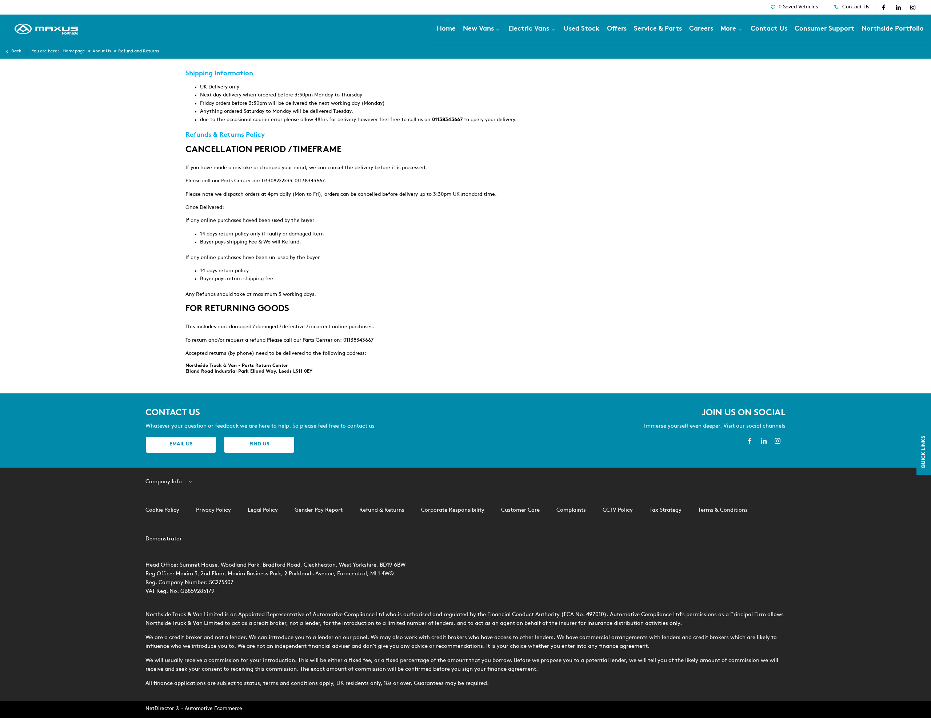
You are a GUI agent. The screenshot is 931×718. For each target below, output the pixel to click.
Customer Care (520, 510)
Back (16, 51)
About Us (101, 51)
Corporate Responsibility (452, 510)
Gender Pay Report (319, 510)
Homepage (74, 51)
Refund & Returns (381, 510)
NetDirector (160, 708)
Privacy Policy (213, 510)
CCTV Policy (618, 510)
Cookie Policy (162, 510)
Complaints (571, 510)
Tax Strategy (666, 510)
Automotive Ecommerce (213, 708)
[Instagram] (913, 7)
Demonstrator (163, 539)
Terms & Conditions (723, 510)
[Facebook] (883, 7)
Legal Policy (263, 510)
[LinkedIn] (898, 7)
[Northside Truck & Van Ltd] (46, 29)
